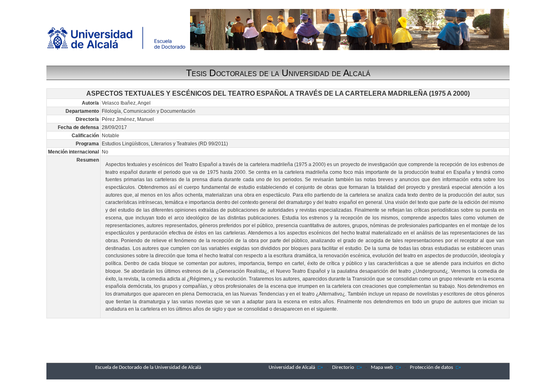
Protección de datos (431, 367)
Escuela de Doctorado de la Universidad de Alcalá (148, 367)
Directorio (343, 367)
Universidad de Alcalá (292, 367)
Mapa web (382, 367)
